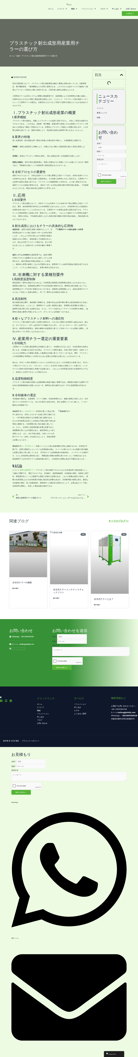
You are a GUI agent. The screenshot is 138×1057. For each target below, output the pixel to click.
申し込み (115, 9)
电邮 (99, 151)
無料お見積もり (106, 181)
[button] (121, 75)
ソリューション (87, 9)
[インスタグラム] (10, 701)
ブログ (102, 9)
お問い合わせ (131, 9)
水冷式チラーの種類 (22, 582)
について (60, 9)
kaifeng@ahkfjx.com (126, 712)
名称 (99, 143)
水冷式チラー (30, 411)
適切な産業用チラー (27, 470)
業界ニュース (102, 113)
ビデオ (76, 711)
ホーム (50, 9)
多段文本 (100, 159)
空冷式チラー (30, 446)
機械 (73, 9)
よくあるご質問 (80, 714)
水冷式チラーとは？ (103, 599)
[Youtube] (6, 701)
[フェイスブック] (1, 701)
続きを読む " (15, 588)
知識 (18, 56)
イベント (100, 108)
